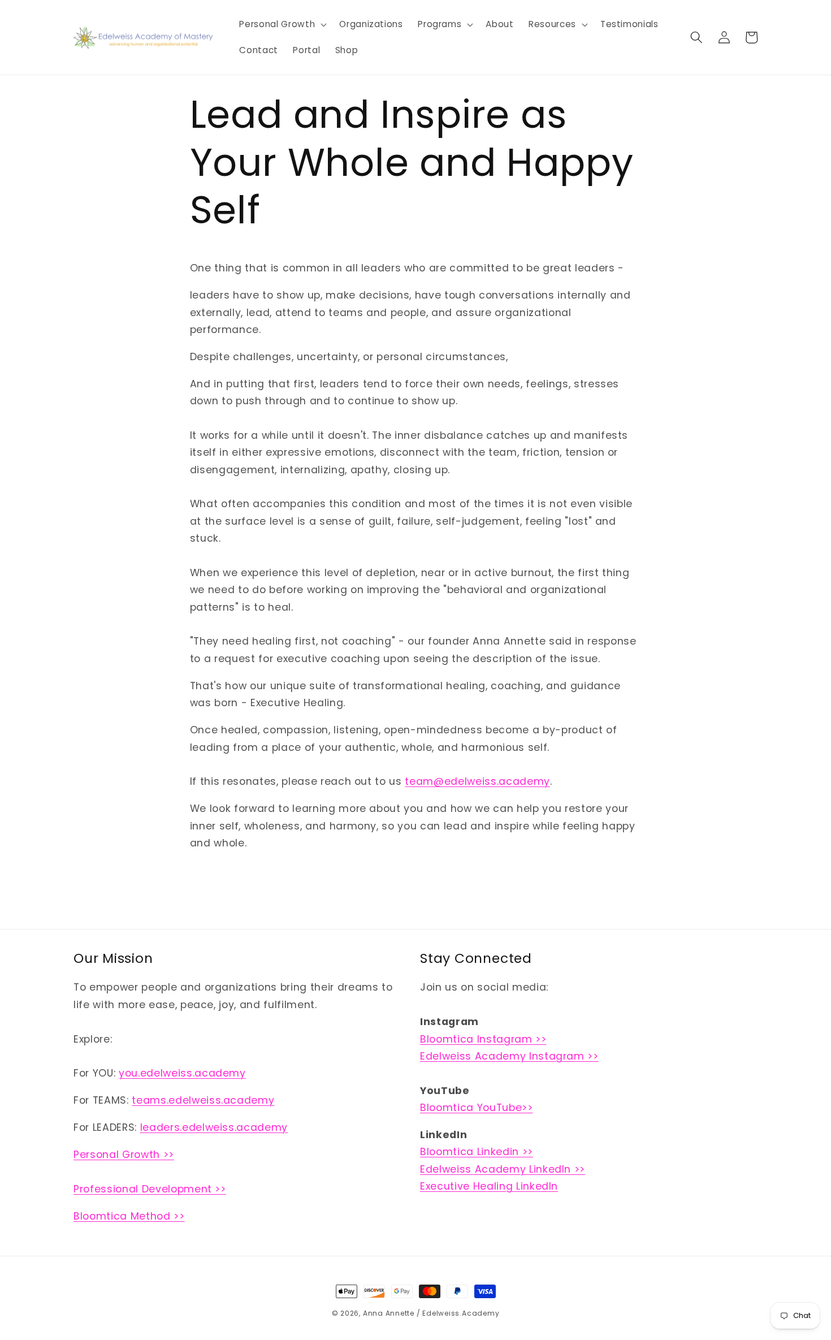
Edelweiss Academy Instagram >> (509, 1056)
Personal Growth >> (123, 1154)
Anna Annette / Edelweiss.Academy (431, 1313)
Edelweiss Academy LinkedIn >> (502, 1169)
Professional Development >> (149, 1189)
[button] (282, 24)
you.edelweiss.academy (182, 1073)
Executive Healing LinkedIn (489, 1186)
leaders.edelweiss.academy (214, 1127)
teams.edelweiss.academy (203, 1100)
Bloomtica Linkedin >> (476, 1152)
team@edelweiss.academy (477, 781)
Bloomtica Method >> (129, 1216)
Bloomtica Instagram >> (483, 1039)
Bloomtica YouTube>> (476, 1107)
